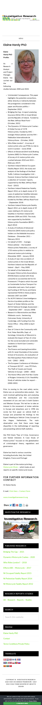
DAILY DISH (9, 682)
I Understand (22, 703)
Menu (21, 38)
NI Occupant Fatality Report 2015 (17, 573)
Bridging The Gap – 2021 (13, 552)
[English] (10, 660)
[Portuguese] (16, 663)
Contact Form (24, 491)
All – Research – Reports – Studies (17, 600)
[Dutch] (7, 660)
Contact (6, 639)
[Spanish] (4, 666)
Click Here (13, 491)
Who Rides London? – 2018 (15, 563)
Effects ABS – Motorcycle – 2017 (17, 568)
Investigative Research (21, 18)
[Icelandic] (4, 663)
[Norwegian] (10, 663)
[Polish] (13, 663)
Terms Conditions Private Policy (16, 644)
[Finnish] (13, 660)
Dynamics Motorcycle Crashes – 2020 (19, 557)
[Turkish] (10, 666)
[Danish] (4, 660)
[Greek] (19, 660)
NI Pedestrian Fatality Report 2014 (17, 579)
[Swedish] (7, 666)
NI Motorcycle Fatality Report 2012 (18, 584)
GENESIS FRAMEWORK (24, 682)
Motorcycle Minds (10, 467)
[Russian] (19, 663)
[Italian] (7, 663)
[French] (16, 660)
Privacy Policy (33, 701)
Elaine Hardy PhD (10, 633)
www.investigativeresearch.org (15, 497)
